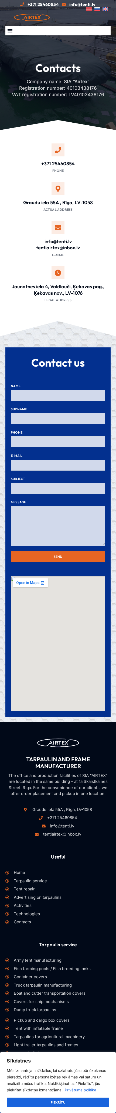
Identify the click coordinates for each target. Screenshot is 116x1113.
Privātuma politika (80, 1090)
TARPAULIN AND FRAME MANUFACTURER (58, 762)
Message (18, 502)
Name (16, 386)
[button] (10, 30)
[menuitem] (90, 9)
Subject (18, 479)
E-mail (16, 456)
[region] (58, 1082)
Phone (16, 432)
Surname (19, 409)
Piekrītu (58, 1102)
